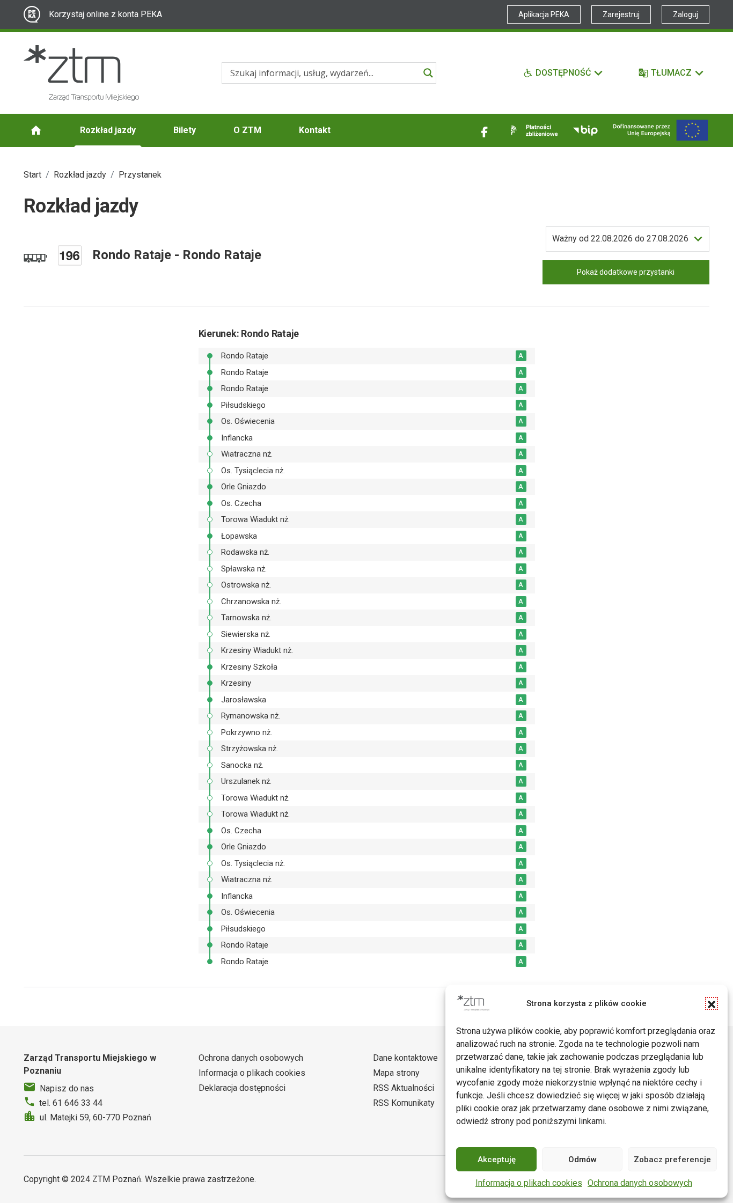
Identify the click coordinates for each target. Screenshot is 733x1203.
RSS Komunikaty (404, 1103)
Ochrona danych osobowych (640, 1183)
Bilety (184, 130)
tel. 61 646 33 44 (70, 1103)
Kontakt (315, 130)
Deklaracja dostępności (242, 1088)
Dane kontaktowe (405, 1058)
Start (32, 175)
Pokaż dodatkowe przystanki (626, 272)
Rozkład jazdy (108, 130)
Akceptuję (497, 1159)
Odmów (582, 1159)
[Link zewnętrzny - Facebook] (485, 130)
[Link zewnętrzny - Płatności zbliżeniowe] (532, 130)
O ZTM (247, 130)
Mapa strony (396, 1073)
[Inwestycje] (660, 130)
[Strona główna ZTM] (81, 73)
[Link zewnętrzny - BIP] (585, 130)
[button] (711, 1003)
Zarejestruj (621, 14)
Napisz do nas (67, 1088)
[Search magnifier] (428, 72)
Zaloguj (685, 14)
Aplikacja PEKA (543, 14)
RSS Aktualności (403, 1088)
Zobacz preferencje (672, 1159)
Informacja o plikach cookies (528, 1183)
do (620, 238)
